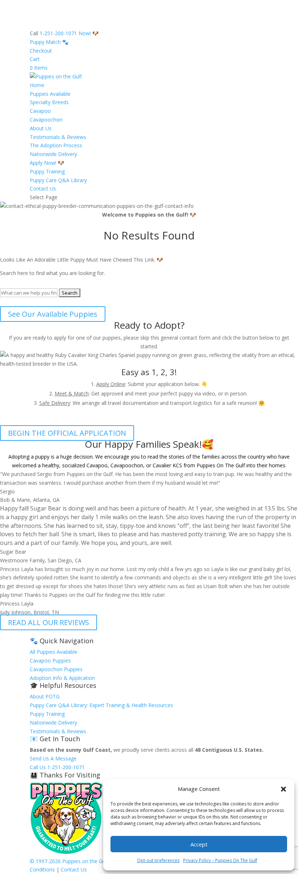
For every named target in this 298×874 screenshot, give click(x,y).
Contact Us (43, 188)
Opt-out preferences (158, 860)
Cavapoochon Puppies (56, 669)
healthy (50, 465)
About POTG (45, 696)
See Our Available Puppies (52, 314)
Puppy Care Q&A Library (58, 180)
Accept (199, 844)
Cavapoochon (46, 119)
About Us (41, 128)
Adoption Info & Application (62, 677)
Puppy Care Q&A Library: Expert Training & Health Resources (101, 705)
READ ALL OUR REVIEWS (48, 622)
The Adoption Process (56, 145)
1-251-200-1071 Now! (65, 33)
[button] (283, 789)
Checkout (41, 50)
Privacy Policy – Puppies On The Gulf (220, 860)
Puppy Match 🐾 (49, 41)
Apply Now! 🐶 (47, 162)
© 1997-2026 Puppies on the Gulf (69, 861)
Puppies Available (50, 93)
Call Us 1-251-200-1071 (57, 767)
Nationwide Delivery (53, 154)
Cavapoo (40, 110)
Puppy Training (47, 171)
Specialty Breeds (49, 102)
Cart (35, 59)
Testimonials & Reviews (58, 137)
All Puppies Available (53, 651)
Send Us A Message (53, 758)
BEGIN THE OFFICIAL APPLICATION (67, 433)
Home (37, 85)
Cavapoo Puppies (50, 660)
